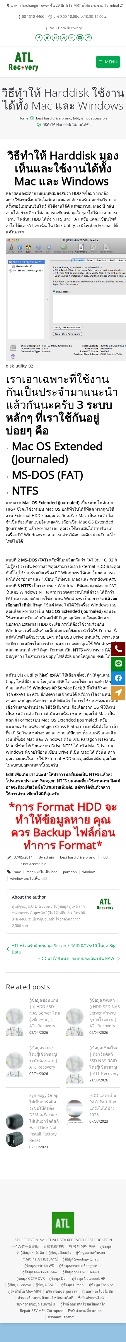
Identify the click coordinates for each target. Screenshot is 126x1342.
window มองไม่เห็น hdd (28, 878)
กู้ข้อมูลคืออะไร (60, 1252)
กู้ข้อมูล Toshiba (101, 1284)
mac (17, 871)
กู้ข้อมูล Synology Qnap (80, 1259)
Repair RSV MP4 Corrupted (41, 1310)
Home (23, 118)
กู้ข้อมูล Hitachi (72, 1284)
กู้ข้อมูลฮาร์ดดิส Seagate (78, 1265)
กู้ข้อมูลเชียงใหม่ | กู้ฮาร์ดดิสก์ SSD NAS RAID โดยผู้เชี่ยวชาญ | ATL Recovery (104, 1060)
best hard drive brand (53, 118)
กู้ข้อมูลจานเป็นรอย (90, 1252)
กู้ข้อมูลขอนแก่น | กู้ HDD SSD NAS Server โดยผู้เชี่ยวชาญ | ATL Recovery (44, 1013)
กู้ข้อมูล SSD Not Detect (80, 1272)
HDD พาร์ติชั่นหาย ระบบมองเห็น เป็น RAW (76, 958)
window (88, 871)
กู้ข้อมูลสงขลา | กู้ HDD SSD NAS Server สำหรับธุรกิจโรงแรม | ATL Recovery (104, 1013)
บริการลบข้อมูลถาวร (61, 1291)
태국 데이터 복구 (82, 1246)
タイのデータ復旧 (25, 1246)
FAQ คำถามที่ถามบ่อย (85, 1310)
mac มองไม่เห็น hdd (41, 871)
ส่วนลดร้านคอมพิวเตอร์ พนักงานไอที (45, 1297)
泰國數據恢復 (53, 1246)
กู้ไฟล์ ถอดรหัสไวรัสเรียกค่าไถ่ (82, 1304)
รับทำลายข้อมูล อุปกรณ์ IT (36, 1304)
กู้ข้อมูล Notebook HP (88, 1278)
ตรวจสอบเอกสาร (61, 1317)
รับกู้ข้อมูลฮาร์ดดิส (30, 1252)
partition (70, 871)
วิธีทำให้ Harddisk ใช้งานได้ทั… (67, 124)
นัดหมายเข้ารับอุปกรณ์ (40, 1259)
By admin (46, 857)
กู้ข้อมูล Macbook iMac (40, 1272)
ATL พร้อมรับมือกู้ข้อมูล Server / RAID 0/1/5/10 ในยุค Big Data (63, 949)
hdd (76, 118)
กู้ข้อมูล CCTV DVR (30, 1278)
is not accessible (94, 118)
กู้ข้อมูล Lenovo (19, 1284)
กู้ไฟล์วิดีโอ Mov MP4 (24, 1291)
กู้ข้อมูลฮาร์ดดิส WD (39, 1265)
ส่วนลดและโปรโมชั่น (97, 1291)
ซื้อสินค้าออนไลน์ (91, 1297)
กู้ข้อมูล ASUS (46, 1284)
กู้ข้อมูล (105, 1246)
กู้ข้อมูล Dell (58, 1278)
